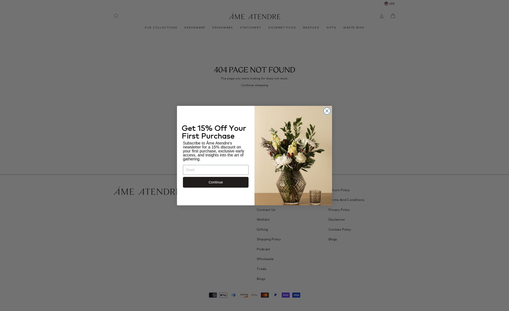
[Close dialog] (326, 110)
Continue (216, 182)
